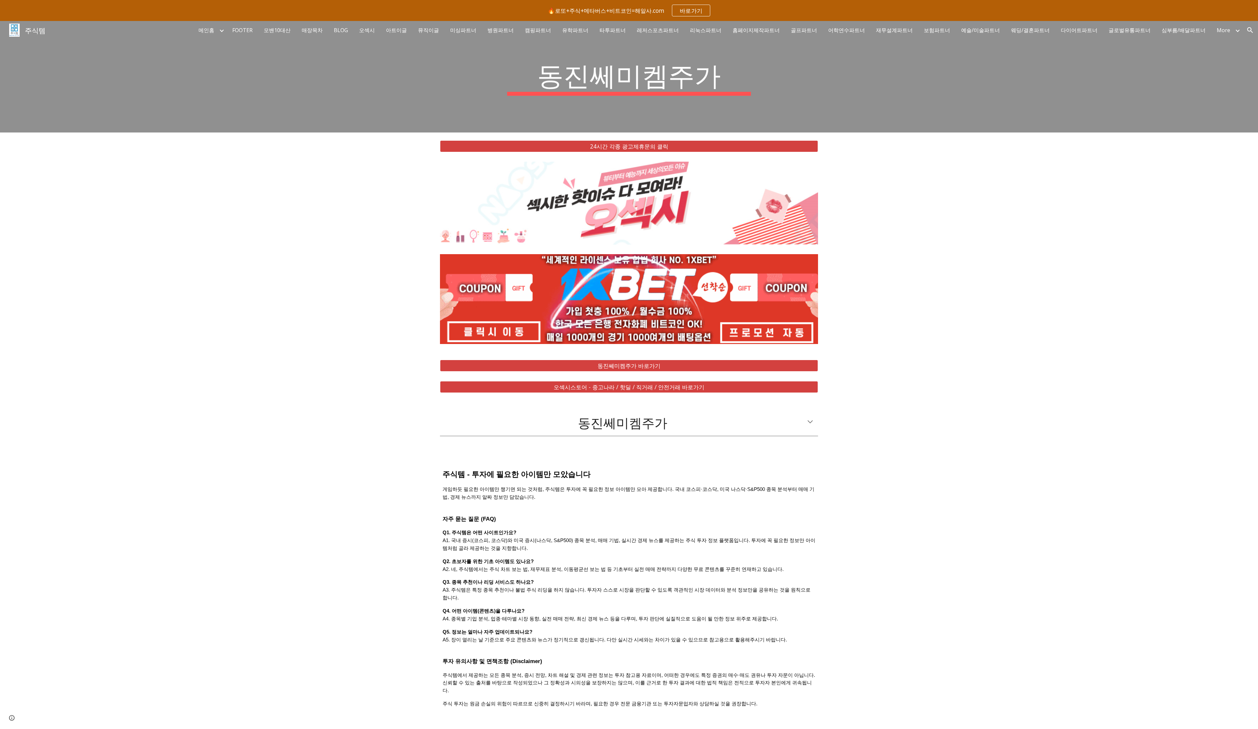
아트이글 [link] (396, 30)
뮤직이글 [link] (428, 30)
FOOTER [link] (242, 30)
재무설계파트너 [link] (894, 30)
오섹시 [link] (367, 30)
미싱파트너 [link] (463, 30)
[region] (629, 10)
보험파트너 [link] (937, 30)
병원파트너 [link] (500, 30)
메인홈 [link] (206, 30)
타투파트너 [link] (613, 30)
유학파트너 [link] (575, 30)
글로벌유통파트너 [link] (1130, 30)
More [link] (1223, 30)
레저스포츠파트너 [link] (658, 30)
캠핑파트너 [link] (538, 30)
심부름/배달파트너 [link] (1184, 30)
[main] (629, 76)
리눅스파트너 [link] (705, 30)
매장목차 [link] (312, 30)
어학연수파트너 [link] (846, 30)
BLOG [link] (341, 30)
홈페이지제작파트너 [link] (756, 30)
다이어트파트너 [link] (1079, 30)
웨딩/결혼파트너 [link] (1030, 30)
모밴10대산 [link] (277, 30)
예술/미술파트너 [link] (980, 30)
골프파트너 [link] (804, 30)
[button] (1250, 30)
